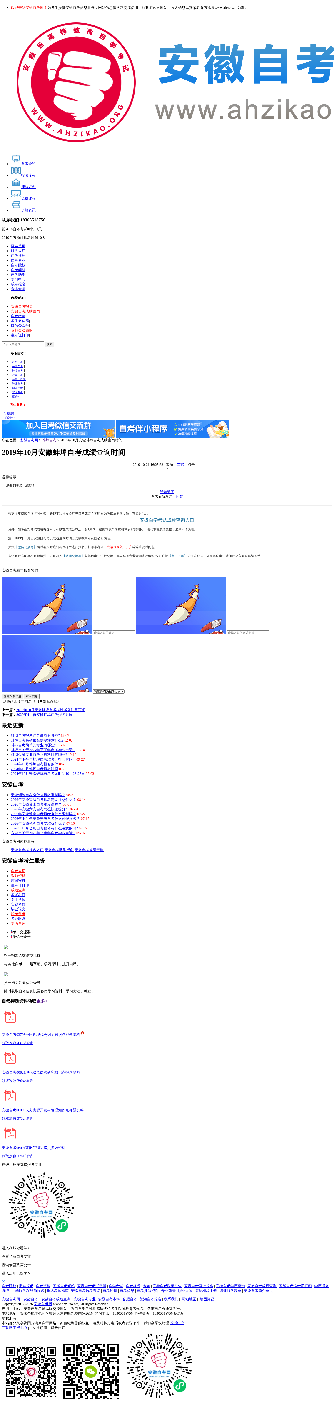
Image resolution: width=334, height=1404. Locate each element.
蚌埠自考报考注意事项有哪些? (35, 735)
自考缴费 (18, 316)
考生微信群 (20, 321)
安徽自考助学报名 (59, 850)
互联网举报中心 (14, 1328)
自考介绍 (18, 871)
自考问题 (18, 270)
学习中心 (18, 279)
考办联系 (18, 919)
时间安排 (18, 880)
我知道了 (167, 492)
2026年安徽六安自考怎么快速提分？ (40, 809)
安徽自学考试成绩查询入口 (167, 519)
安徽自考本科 (109, 1299)
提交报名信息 (12, 696)
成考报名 (18, 284)
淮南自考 (17, 375)
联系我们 (171, 1299)
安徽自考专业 (85, 1299)
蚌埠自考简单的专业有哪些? (33, 745)
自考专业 (18, 260)
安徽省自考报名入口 (27, 850)
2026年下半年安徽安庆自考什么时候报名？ (45, 819)
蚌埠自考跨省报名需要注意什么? (37, 740)
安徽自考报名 (22, 306)
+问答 (178, 497)
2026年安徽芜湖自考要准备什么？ (38, 823)
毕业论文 (18, 909)
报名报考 (9, 413)
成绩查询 (18, 890)
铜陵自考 (17, 388)
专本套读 (18, 289)
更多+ (15, 396)
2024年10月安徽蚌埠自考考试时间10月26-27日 (48, 774)
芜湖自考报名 (150, 1299)
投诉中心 (177, 1323)
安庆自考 (17, 392)
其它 (180, 465)
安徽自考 (30, 1299)
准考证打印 (20, 335)
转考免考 (18, 914)
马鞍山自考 (19, 379)
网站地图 (189, 1299)
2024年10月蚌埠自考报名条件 (34, 764)
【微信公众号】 (26, 547)
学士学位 (18, 900)
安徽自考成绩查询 (25, 311)
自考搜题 (18, 255)
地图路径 (207, 1299)
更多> (41, 1001)
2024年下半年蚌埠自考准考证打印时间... (43, 759)
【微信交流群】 (73, 556)
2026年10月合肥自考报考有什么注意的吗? (44, 828)
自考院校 (18, 265)
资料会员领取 (22, 330)
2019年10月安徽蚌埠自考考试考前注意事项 (50, 710)
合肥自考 (17, 362)
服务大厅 (18, 251)
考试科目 (18, 895)
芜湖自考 (17, 366)
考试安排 (9, 417)
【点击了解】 (177, 556)
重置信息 (32, 696)
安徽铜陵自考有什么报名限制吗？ (38, 795)
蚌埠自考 (17, 370)
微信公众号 (20, 325)
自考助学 (18, 275)
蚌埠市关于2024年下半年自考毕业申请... (43, 750)
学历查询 (18, 923)
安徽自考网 (29, 440)
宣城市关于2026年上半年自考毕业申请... (43, 833)
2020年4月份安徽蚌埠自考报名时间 (44, 715)
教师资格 (18, 876)
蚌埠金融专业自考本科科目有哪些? (39, 755)
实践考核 (18, 904)
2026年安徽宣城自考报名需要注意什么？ (43, 800)
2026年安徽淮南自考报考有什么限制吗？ (43, 814)
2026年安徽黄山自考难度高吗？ (36, 804)
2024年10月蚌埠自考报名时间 (34, 769)
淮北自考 (17, 383)
